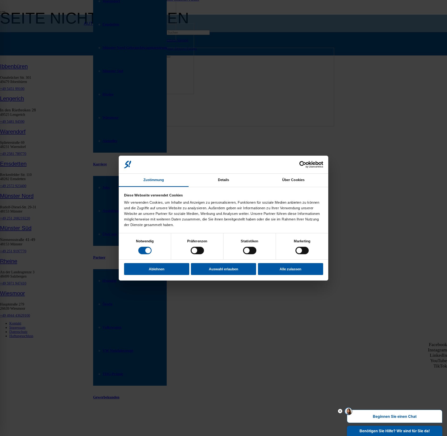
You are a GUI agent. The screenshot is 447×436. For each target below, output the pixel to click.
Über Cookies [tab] (293, 180)
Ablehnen (156, 269)
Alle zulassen (290, 269)
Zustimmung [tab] (153, 180)
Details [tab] (223, 180)
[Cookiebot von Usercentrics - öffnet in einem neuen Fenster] (302, 164)
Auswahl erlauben (223, 269)
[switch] (197, 250)
